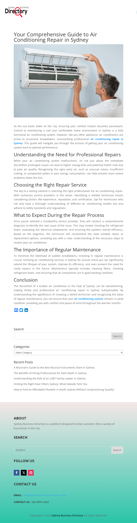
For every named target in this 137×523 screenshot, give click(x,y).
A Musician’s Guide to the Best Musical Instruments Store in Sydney (54, 367)
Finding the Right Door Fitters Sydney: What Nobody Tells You (50, 384)
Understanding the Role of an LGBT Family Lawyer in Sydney (50, 378)
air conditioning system (88, 298)
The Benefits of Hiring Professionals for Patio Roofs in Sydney (50, 373)
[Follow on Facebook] (16, 473)
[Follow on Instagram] (31, 473)
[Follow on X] (24, 473)
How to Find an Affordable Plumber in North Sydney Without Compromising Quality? (64, 389)
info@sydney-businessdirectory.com (44, 495)
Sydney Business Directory (67, 515)
